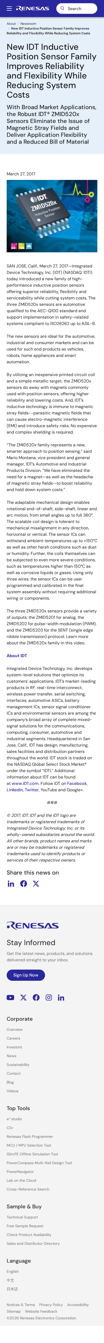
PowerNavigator (20, 1171)
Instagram (49, 997)
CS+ (10, 1127)
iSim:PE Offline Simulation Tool (32, 1154)
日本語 (12, 1289)
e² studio (14, 1119)
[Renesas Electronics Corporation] (32, 9)
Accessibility (78, 1304)
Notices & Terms (21, 1304)
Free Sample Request (25, 1225)
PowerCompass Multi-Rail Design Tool (39, 1162)
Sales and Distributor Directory (33, 1243)
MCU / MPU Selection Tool (29, 1145)
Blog (10, 1082)
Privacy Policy (51, 1304)
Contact (14, 1073)
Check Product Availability (29, 1234)
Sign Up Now (25, 975)
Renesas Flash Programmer (30, 1136)
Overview (15, 1029)
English (13, 1271)
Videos (12, 1091)
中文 (10, 1280)
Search (76, 8)
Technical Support (22, 1217)
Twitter (32, 790)
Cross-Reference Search (28, 1189)
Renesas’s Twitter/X (23, 997)
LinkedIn (15, 790)
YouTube (10, 997)
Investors (14, 1047)
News (11, 1055)
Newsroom (28, 24)
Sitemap (14, 1311)
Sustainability (18, 1064)
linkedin (11, 883)
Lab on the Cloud (21, 1180)
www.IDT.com (25, 783)
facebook (23, 883)
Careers (13, 1038)
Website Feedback (41, 1311)
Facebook (77, 783)
